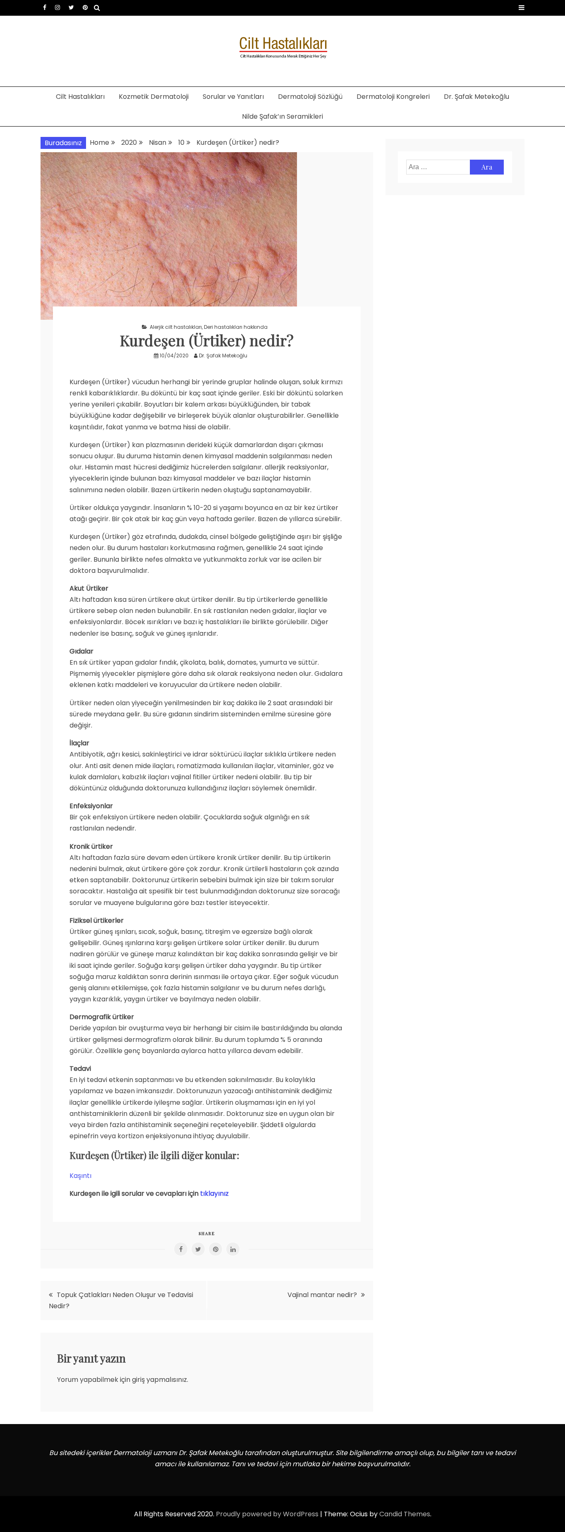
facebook (45, 7)
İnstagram (57, 7)
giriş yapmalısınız (159, 1379)
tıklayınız (214, 1193)
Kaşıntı (80, 1175)
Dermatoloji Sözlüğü (310, 96)
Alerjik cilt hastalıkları (176, 326)
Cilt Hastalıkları (80, 96)
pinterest (85, 7)
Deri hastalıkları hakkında (236, 326)
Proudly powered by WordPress (268, 1514)
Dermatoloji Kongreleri (393, 96)
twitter (71, 7)
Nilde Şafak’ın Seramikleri (282, 116)
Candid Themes (404, 1514)
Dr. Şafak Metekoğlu (476, 96)
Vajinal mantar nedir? (322, 1295)
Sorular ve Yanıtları (233, 96)
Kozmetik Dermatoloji (154, 96)
